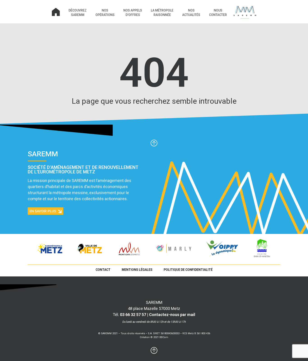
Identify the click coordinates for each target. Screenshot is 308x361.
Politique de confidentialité (188, 269)
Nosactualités (191, 13)
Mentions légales (137, 269)
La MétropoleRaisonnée (162, 13)
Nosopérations (105, 13)
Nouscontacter (218, 13)
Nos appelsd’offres (132, 13)
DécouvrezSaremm (78, 13)
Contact (103, 269)
